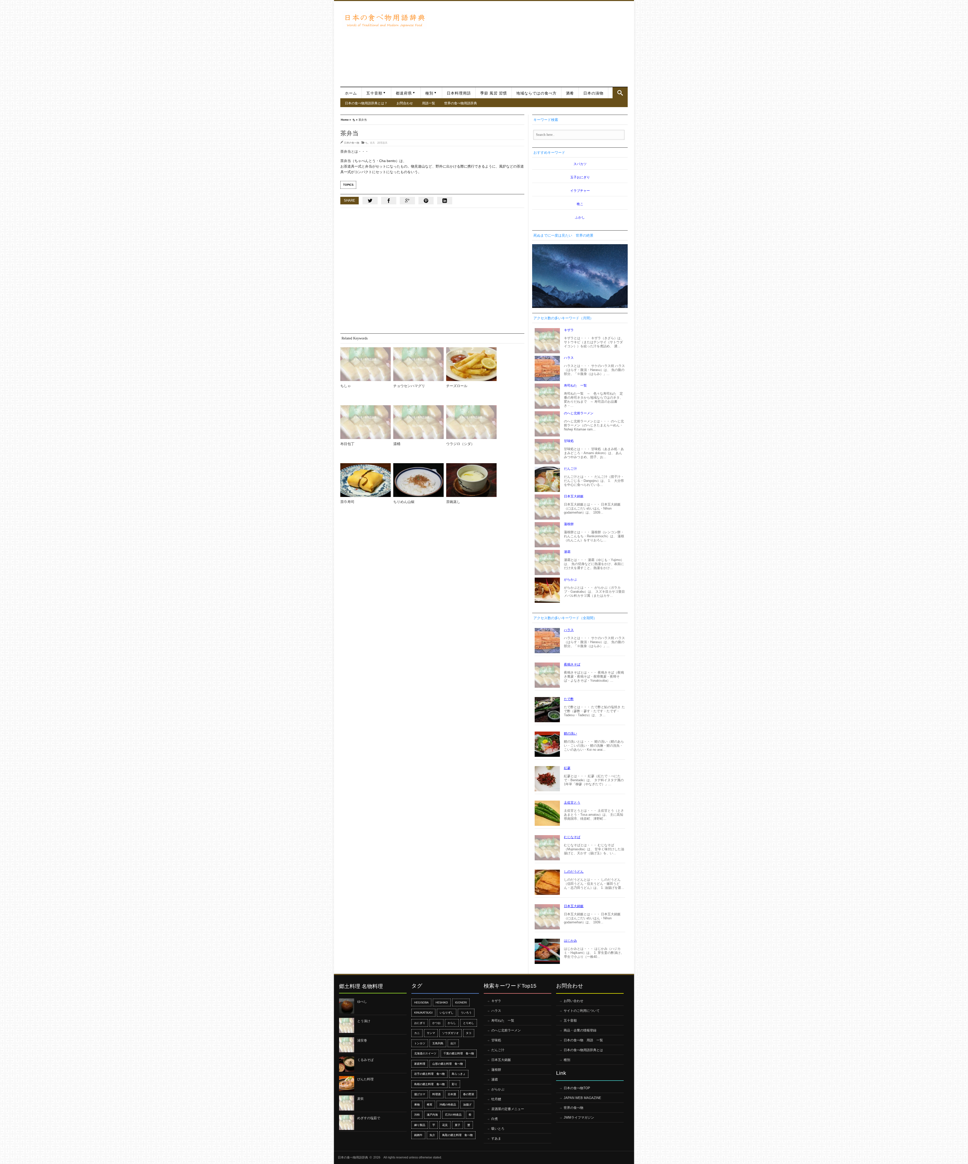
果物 (417, 1104)
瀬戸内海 (432, 1114)
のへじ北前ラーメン (578, 413)
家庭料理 (419, 1063)
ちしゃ (345, 386)
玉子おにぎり (580, 177)
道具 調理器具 (378, 142)
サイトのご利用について (582, 1011)
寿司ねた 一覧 (575, 385)
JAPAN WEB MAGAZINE (582, 1098)
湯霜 (567, 552)
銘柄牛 (418, 1135)
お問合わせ (405, 103)
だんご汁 (570, 468)
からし (452, 1022)
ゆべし (362, 1001)
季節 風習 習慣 (493, 93)
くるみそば (365, 1060)
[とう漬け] (346, 1025)
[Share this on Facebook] (388, 200)
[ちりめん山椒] (418, 480)
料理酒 (436, 1094)
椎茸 (429, 1104)
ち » (354, 119)
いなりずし (446, 1012)
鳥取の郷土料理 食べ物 (457, 1135)
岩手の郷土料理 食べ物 (429, 1073)
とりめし (468, 1022)
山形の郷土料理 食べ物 (447, 1063)
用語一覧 (428, 103)
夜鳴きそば (572, 664)
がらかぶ (570, 579)
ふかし (580, 217)
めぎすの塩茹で (368, 1118)
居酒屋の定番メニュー (507, 1109)
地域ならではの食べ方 (536, 93)
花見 (445, 1124)
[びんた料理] (346, 1083)
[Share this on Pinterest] (426, 200)
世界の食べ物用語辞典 (460, 103)
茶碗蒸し (453, 502)
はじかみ (570, 940)
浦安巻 (362, 1040)
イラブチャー (580, 191)
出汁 (453, 1043)
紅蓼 (567, 768)
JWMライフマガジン (579, 1117)
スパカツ (580, 164)
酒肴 (570, 93)
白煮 (494, 1119)
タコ (468, 1032)
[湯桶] (418, 422)
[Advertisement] (529, 41)
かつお (436, 1022)
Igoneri (461, 1002)
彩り (454, 1084)
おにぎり (419, 1022)
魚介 (432, 1135)
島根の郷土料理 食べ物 (429, 1084)
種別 (429, 93)
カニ (417, 1032)
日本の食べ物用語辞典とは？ (366, 103)
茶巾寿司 (347, 502)
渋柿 (417, 1114)
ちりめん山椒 (403, 502)
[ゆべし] (346, 1006)
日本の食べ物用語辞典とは (583, 1050)
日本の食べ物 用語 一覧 (583, 1040)
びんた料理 (365, 1079)
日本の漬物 (593, 93)
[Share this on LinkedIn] (444, 200)
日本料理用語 (459, 93)
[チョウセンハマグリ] (418, 364)
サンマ (431, 1032)
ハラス (569, 358)
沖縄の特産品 (447, 1104)
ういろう (466, 1012)
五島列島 (437, 1043)
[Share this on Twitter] (370, 200)
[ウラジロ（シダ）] (471, 422)
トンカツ (419, 1043)
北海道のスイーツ (425, 1053)
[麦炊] (346, 1103)
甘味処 (569, 441)
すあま (496, 1138)
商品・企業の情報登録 (580, 1030)
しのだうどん (574, 871)
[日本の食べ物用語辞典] (384, 20)
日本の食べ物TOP (577, 1088)
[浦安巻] (346, 1044)
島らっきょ (459, 1073)
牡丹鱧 (496, 1099)
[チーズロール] (471, 364)
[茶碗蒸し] (471, 480)
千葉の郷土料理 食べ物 (458, 1053)
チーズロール (456, 386)
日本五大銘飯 (574, 496)
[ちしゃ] (365, 364)
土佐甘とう (572, 802)
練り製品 (419, 1124)
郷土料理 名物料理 (361, 986)
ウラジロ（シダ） (460, 444)
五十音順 (374, 93)
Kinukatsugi (423, 1012)
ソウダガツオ (450, 1032)
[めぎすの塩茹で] (346, 1122)
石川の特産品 (453, 1114)
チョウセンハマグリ (409, 386)
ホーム (351, 93)
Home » (346, 119)
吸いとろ (497, 1128)
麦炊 (360, 1098)
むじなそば (572, 837)
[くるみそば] (346, 1064)
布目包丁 (347, 444)
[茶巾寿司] (365, 480)
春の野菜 (468, 1094)
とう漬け (363, 1021)
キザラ (569, 330)
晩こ (580, 204)
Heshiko (442, 1002)
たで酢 (569, 699)
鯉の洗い (570, 733)
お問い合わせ (573, 1001)
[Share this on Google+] (407, 200)
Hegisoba (421, 1002)
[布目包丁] (365, 422)
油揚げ (467, 1104)
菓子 (457, 1124)
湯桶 (396, 444)
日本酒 (452, 1094)
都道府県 (404, 93)
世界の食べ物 (573, 1108)
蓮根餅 (569, 524)
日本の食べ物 (351, 142)
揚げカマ (419, 1094)
